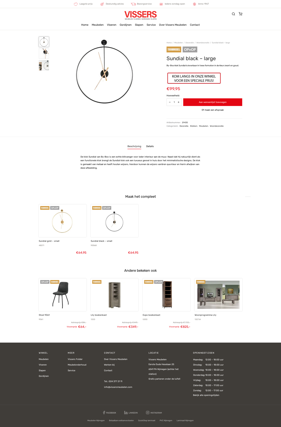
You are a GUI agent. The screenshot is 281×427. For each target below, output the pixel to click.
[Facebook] (109, 412)
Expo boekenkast (151, 315)
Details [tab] (150, 146)
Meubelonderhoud (77, 364)
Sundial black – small (101, 241)
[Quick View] (67, 230)
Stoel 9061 (44, 315)
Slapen (139, 24)
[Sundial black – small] (114, 221)
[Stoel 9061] (62, 295)
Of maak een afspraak (213, 110)
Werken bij (109, 364)
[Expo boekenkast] (166, 295)
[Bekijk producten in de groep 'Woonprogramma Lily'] (214, 304)
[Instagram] (154, 412)
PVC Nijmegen (166, 420)
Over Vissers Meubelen (173, 24)
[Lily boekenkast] (114, 295)
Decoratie (189, 43)
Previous (55, 71)
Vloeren (111, 24)
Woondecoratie (202, 43)
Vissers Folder (75, 359)
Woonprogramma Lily (205, 315)
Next (153, 71)
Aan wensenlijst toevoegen (213, 102)
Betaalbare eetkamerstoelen (121, 420)
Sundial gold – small (49, 241)
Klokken (193, 126)
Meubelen (98, 24)
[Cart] (240, 14)
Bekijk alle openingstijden (206, 395)
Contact (195, 24)
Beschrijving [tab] (134, 146)
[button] (58, 230)
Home (84, 24)
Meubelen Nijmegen (96, 420)
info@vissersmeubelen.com (118, 387)
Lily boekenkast (99, 315)
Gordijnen (126, 24)
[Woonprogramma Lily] (218, 295)
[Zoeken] (233, 14)
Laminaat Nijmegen (185, 420)
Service (151, 24)
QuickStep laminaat (146, 420)
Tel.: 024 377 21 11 (113, 381)
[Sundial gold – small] (62, 221)
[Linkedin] (131, 412)
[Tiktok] (172, 413)
